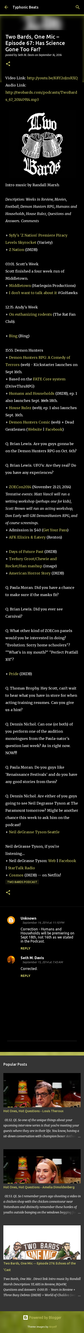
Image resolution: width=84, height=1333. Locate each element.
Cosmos (16, 875)
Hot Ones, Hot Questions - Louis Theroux (33, 1111)
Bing (13, 336)
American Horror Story (30, 573)
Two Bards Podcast (22, 882)
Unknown (28, 918)
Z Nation (16, 249)
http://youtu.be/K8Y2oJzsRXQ (52, 78)
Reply (25, 948)
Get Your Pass (55, 530)
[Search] (77, 7)
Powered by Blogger (44, 1317)
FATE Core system (49, 379)
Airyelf (53, 1326)
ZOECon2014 (20, 487)
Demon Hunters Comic (29, 422)
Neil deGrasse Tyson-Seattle (34, 832)
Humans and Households (31, 393)
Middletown (20, 285)
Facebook (53, 429)
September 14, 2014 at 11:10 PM (43, 922)
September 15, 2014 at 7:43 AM (42, 962)
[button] (8, 64)
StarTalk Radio (21, 868)
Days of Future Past (26, 551)
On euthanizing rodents (30, 314)
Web (52, 860)
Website (35, 429)
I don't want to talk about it (33, 293)
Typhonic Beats (26, 7)
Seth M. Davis (32, 958)
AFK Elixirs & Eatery (27, 537)
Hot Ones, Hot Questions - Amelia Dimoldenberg (39, 1187)
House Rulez (20, 408)
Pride (14, 674)
